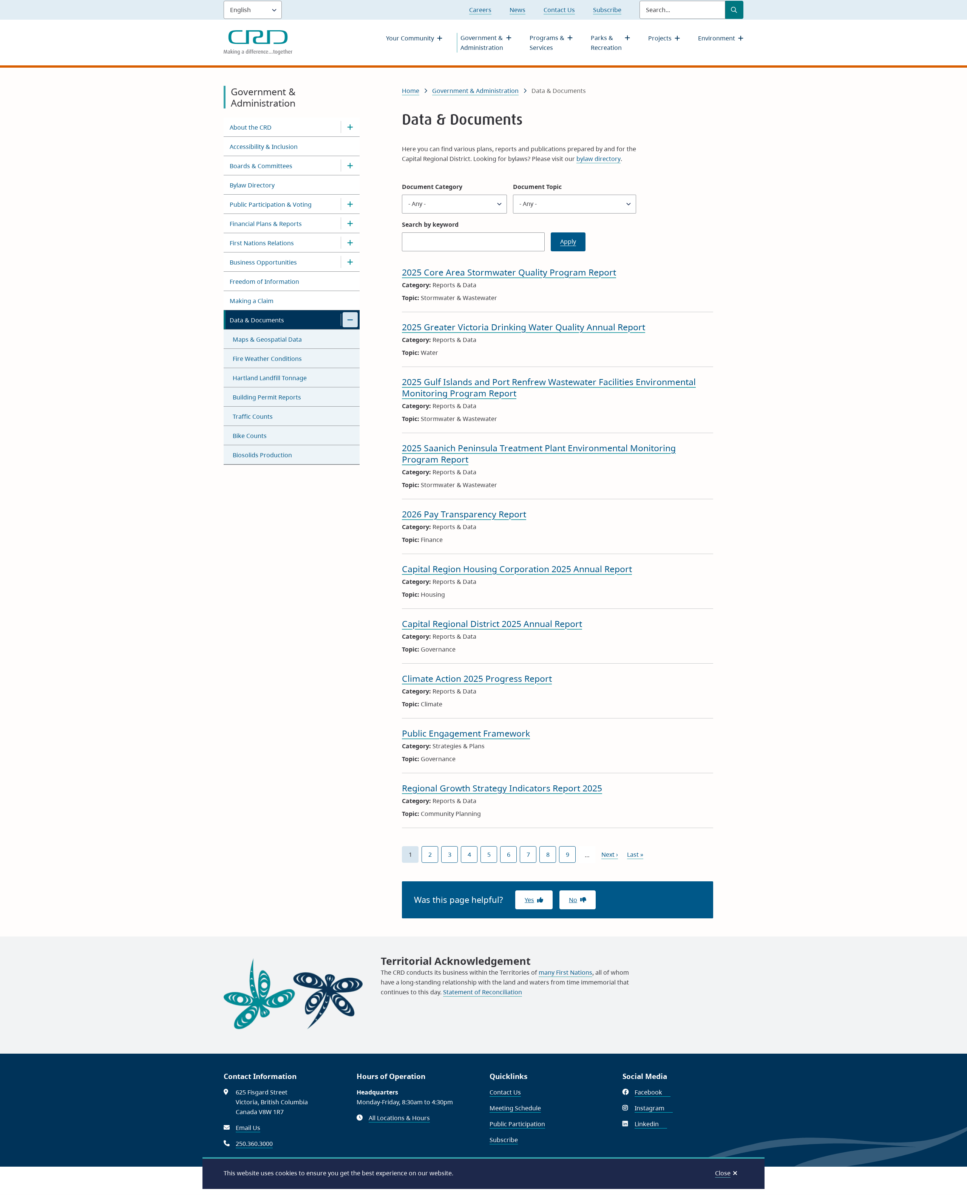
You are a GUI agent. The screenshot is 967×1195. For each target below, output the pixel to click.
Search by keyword (430, 224)
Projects (660, 38)
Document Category (432, 187)
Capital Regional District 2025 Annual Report (492, 624)
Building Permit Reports (267, 397)
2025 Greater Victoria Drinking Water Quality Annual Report (523, 327)
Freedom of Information (264, 281)
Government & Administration (481, 43)
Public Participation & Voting (271, 204)
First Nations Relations (262, 243)
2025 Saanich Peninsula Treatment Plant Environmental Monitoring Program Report (539, 453)
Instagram (654, 1108)
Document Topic (537, 187)
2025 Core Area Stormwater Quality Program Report (509, 272)
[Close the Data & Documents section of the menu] (350, 319)
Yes (529, 900)
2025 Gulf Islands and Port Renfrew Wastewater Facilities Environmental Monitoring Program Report (549, 387)
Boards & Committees (261, 166)
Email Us (248, 1128)
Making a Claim (251, 301)
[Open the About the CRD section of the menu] (350, 127)
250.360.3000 (254, 1143)
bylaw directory (598, 159)
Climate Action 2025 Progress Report (477, 678)
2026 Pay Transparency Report (464, 514)
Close (723, 1173)
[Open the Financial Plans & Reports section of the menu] (350, 223)
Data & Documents (257, 320)
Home (410, 91)
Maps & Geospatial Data (267, 339)
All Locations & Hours (399, 1118)
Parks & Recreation (606, 43)
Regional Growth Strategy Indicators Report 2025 (502, 788)
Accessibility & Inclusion (264, 146)
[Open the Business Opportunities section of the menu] (350, 261)
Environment (716, 38)
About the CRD (251, 127)
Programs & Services (547, 43)
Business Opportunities (263, 262)
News (517, 10)
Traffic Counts (253, 416)
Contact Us (559, 10)
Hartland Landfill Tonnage (270, 378)
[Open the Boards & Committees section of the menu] (350, 165)
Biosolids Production (262, 455)
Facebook (652, 1092)
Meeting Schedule (515, 1108)
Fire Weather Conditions (267, 358)
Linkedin (651, 1124)
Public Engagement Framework (466, 733)
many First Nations (565, 972)
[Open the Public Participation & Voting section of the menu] (350, 204)
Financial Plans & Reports (266, 224)
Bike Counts (250, 436)
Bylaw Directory (252, 185)
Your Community (410, 38)
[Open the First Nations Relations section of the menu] (350, 242)
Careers (480, 10)
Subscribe (607, 10)
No (573, 900)
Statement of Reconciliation (482, 992)
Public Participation (517, 1124)
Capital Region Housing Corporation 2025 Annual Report (517, 569)
